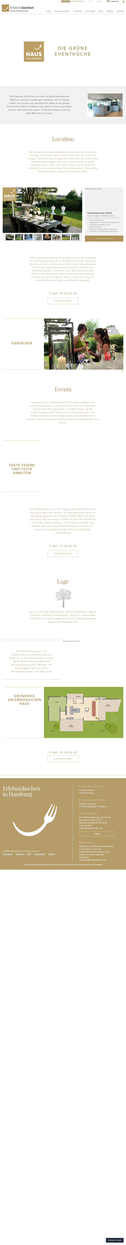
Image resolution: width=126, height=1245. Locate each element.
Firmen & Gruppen (61, 11)
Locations (77, 11)
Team (101, 11)
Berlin (99, 1)
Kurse (48, 11)
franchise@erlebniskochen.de (92, 860)
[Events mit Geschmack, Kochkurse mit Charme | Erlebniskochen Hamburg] (18, 8)
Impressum (8, 854)
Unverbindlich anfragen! (63, 301)
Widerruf (20, 854)
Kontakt (120, 11)
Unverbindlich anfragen (104, 238)
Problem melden (115, 1240)
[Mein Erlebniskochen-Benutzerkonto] (123, 1)
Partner (109, 11)
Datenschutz (39, 854)
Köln (90, 1)
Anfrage (97, 834)
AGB (29, 854)
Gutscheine (90, 11)
